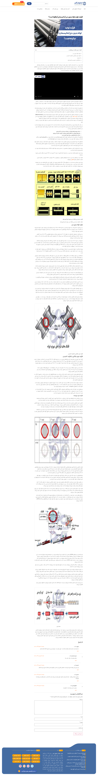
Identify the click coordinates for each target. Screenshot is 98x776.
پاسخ (78, 651)
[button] (35, 50)
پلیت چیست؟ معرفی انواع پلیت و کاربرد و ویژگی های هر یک (76, 760)
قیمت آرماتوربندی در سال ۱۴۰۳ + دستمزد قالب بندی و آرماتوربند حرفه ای (76, 763)
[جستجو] (29, 3)
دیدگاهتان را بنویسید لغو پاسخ (74, 60)
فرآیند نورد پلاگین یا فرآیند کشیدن (74, 56)
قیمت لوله (75, 116)
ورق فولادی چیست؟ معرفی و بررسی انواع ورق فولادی (76, 754)
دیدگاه (81, 699)
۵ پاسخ (79, 58)
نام (82, 716)
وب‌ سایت (81, 727)
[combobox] (38, 3)
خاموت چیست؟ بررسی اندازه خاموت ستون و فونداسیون (76, 757)
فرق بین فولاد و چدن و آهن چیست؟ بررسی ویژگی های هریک (75, 766)
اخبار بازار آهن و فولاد (65, 9)
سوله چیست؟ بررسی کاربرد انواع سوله (78, 769)
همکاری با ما (39, 9)
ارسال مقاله (47, 9)
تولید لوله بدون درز (77, 53)
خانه (85, 9)
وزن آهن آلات (55, 9)
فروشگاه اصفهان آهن (76, 9)
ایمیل (81, 722)
